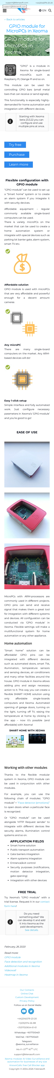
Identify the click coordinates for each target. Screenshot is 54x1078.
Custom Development (27, 997)
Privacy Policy (27, 1001)
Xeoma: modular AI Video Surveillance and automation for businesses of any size (27, 1060)
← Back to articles (14, 19)
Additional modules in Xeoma (22, 966)
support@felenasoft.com (15, 3)
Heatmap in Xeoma (15, 974)
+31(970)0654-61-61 (27, 1027)
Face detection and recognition (23, 961)
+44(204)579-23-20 (27, 1018)
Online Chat (27, 993)
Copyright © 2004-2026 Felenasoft (27, 1069)
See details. (31, 930)
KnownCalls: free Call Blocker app (27, 1065)
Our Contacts (27, 990)
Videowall (10, 970)
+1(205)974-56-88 (27, 1023)
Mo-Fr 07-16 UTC (27, 1049)
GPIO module (12, 957)
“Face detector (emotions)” (33, 802)
